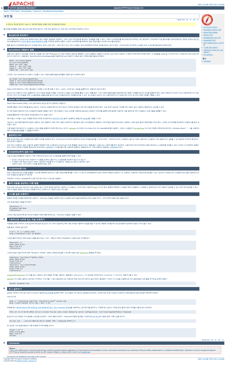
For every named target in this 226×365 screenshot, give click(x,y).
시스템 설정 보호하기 (210, 47)
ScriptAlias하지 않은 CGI (212, 38)
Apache (6, 11)
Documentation (26, 11)
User (56, 54)
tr (198, 20)
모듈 (199, 4)
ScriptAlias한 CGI (209, 40)
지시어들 (205, 4)
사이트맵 (221, 4)
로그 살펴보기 (208, 55)
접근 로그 (95, 316)
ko (194, 20)
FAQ (211, 4)
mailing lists (86, 352)
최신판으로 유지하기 (210, 27)
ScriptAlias (139, 128)
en (187, 20)
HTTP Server (15, 11)
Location (11, 275)
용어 (215, 4)
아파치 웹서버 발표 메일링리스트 (33, 41)
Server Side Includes (210, 32)
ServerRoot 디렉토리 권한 (212, 30)
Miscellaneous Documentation (53, 11)
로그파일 (48, 293)
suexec (85, 118)
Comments (207, 61)
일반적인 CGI (208, 35)
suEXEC (49, 147)
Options (72, 128)
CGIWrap (113, 147)
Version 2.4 (37, 11)
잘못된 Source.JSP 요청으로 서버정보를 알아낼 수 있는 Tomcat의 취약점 (43, 307)
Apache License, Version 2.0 (26, 361)
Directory (84, 253)
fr (191, 20)
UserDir (10, 279)
